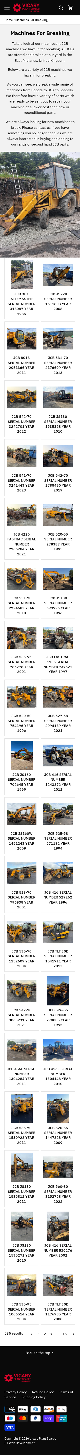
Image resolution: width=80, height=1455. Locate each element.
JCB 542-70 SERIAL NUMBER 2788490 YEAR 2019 (58, 482)
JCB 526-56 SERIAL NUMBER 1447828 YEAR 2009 (58, 1135)
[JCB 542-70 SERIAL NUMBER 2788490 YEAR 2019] (58, 456)
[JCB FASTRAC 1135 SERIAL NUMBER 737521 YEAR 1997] (58, 637)
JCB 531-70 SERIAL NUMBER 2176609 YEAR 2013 (58, 365)
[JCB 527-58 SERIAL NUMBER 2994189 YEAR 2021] (58, 696)
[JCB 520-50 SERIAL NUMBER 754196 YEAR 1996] (21, 696)
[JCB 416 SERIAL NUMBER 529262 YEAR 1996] (58, 873)
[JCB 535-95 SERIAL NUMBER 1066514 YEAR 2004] (21, 1285)
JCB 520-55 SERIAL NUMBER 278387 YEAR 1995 (58, 541)
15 (64, 1334)
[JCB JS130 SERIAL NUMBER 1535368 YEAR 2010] (58, 397)
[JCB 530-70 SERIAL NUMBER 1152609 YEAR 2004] (21, 932)
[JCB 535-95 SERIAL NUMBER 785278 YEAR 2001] (21, 637)
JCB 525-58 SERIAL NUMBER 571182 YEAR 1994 (58, 840)
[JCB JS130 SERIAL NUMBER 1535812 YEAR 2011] (21, 1167)
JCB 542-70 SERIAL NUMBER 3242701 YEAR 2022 (21, 423)
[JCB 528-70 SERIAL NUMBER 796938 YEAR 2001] (21, 873)
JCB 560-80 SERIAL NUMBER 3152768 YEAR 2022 (58, 1193)
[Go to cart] (70, 8)
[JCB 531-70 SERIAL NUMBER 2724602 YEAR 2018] (21, 579)
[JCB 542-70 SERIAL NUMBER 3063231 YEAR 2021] (21, 991)
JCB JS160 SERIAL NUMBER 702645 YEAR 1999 (21, 782)
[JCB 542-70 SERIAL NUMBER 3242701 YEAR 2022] (21, 397)
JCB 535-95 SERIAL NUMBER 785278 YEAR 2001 (21, 664)
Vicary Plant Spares (43, 1438)
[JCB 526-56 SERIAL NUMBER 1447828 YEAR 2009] (58, 1108)
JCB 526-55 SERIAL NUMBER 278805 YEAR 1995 (58, 1017)
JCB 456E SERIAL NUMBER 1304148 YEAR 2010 (58, 1076)
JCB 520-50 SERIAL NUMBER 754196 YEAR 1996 (21, 723)
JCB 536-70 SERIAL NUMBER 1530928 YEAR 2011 (21, 1135)
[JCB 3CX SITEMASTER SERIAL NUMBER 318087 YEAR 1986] (21, 275)
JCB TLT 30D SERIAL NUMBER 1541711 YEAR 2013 (58, 958)
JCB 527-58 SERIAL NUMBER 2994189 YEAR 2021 (58, 723)
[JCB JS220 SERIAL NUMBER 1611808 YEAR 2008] (58, 275)
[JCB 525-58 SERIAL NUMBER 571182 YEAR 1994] (58, 814)
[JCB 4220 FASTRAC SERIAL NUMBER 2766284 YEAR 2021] (21, 515)
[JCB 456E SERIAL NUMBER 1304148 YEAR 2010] (58, 1050)
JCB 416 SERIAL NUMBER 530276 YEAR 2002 (58, 1250)
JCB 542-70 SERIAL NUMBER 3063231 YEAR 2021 (21, 1017)
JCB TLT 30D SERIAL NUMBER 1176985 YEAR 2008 (58, 1311)
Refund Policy (43, 1392)
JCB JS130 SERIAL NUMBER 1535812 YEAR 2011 (21, 1193)
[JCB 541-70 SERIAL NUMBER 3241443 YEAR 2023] (21, 456)
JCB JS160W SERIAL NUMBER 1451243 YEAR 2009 (21, 840)
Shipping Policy (34, 1397)
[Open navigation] (7, 7)
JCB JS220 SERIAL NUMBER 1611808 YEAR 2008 (58, 301)
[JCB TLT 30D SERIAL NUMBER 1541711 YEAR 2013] (58, 932)
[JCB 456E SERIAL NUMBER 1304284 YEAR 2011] (21, 1050)
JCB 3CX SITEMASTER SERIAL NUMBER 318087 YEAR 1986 (21, 304)
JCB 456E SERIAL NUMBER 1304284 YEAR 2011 (21, 1076)
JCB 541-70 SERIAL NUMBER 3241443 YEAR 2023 (21, 482)
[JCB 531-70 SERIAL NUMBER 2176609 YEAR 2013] (58, 338)
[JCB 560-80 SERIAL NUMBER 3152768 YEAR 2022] (58, 1167)
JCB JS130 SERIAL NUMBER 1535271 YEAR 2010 (21, 1252)
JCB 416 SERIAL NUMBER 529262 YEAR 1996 (58, 897)
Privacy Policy (15, 1392)
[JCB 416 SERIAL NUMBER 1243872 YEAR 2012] (58, 755)
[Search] (61, 8)
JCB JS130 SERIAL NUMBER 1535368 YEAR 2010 (58, 423)
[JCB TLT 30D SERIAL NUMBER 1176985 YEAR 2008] (58, 1285)
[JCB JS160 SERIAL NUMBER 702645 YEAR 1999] (21, 755)
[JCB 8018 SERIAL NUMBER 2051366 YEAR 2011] (21, 338)
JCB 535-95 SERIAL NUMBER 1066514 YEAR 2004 (21, 1311)
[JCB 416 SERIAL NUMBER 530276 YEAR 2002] (58, 1226)
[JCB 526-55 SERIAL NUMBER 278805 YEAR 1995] (58, 991)
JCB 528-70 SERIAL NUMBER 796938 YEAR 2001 (21, 899)
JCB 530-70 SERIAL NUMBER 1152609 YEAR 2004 (21, 958)
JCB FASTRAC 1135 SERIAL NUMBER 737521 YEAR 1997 (58, 664)
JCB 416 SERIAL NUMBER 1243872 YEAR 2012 (58, 782)
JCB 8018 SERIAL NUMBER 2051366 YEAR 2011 (21, 365)
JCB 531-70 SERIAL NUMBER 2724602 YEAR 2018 (21, 605)
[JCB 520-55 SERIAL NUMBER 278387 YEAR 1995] (58, 515)
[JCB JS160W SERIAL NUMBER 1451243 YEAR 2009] (21, 814)
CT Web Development (19, 1443)
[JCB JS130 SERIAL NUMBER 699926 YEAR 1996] (58, 579)
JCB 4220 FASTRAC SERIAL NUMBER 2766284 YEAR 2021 (21, 544)
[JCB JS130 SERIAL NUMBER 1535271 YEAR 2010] (21, 1226)
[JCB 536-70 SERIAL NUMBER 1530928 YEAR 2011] (21, 1108)
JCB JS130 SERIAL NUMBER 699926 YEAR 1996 (58, 605)
